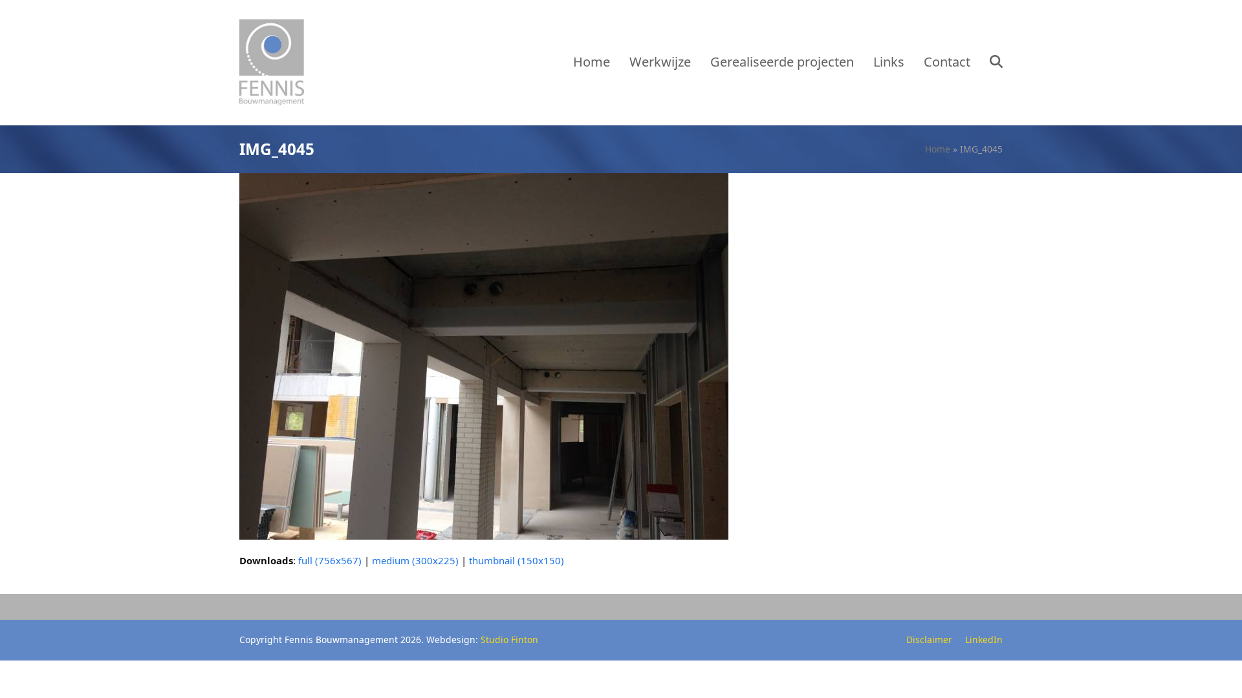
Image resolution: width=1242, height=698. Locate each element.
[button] (996, 63)
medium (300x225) (415, 560)
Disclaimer (929, 639)
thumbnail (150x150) (516, 560)
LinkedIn (984, 639)
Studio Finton (509, 639)
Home (937, 149)
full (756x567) (330, 560)
